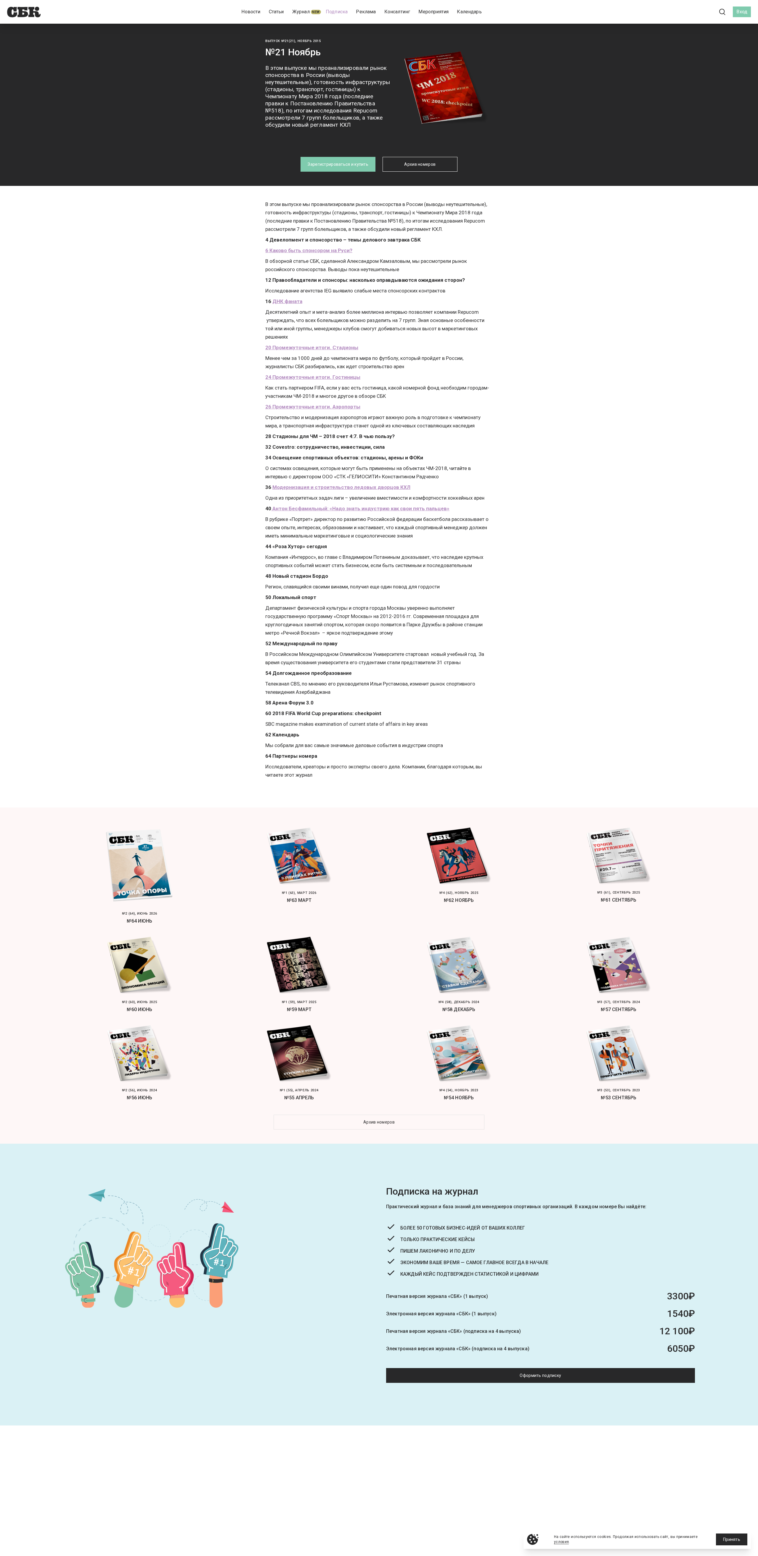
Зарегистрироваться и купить (338, 164)
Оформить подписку (540, 1375)
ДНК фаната (287, 301)
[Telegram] (706, 11)
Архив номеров (420, 164)
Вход (741, 12)
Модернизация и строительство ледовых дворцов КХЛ (341, 487)
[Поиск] (722, 12)
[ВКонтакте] (695, 12)
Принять (731, 1539)
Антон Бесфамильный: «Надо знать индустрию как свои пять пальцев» (360, 508)
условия (561, 1542)
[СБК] (24, 12)
